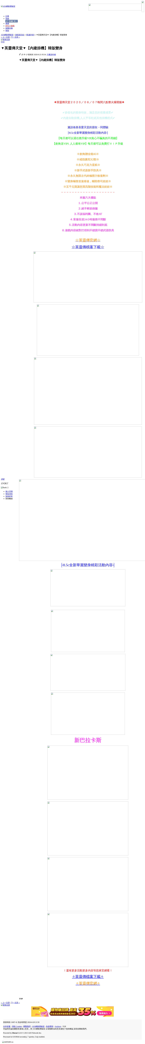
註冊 (7, 16)
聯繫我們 (27, 1026)
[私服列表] (30, 35)
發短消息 (9, 494)
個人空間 (9, 491)
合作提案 (6, 1026)
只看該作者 (51, 55)
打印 (3, 42)
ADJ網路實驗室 (7, 35)
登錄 (7, 19)
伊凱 (3, 479)
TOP (21, 999)
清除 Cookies (17, 1026)
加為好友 (9, 496)
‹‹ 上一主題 (5, 37)
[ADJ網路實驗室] (8, 6)
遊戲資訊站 (19, 35)
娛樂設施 (9, 28)
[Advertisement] (38, 83)
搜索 (7, 23)
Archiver (58, 1026)
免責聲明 (49, 1026)
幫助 (7, 31)
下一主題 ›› (15, 37)
